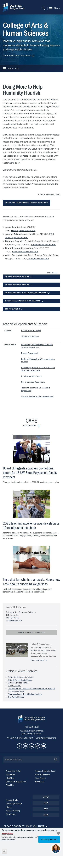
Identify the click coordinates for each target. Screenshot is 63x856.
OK (4, 851)
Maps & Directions (42, 774)
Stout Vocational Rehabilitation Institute (25, 694)
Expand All (52, 273)
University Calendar (14, 803)
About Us (9, 785)
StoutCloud (39, 781)
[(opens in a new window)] (19, 745)
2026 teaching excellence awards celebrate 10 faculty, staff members (31, 525)
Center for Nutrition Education (21, 677)
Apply (46, 797)
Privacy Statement (25, 738)
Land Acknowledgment (45, 738)
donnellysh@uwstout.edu (43, 244)
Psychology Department (31, 376)
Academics (10, 774)
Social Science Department (33, 382)
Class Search (40, 778)
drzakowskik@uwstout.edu (25, 251)
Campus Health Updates (45, 771)
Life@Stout (10, 778)
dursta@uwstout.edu (38, 258)
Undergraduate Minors (17, 285)
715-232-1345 (12, 618)
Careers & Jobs (12, 800)
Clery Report (11, 814)
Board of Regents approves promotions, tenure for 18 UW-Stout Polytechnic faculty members (30, 472)
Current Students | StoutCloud (31, 632)
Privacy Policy (7, 833)
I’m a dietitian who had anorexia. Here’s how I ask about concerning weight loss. (31, 582)
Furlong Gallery (14, 686)
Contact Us (12, 738)
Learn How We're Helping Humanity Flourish (26, 203)
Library (8, 807)
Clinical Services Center (18, 683)
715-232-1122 (31, 726)
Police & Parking (13, 810)
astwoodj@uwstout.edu (16, 237)
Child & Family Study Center (20, 680)
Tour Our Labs (38, 660)
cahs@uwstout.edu (14, 620)
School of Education (30, 336)
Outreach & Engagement (16, 781)
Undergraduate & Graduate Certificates (26, 293)
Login (46, 815)
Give (46, 809)
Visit (46, 803)
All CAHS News (29, 426)
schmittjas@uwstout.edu (23, 230)
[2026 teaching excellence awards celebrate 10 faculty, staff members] (31, 504)
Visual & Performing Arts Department (37, 396)
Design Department (29, 353)
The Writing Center (16, 697)
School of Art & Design (31, 331)
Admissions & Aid (13, 771)
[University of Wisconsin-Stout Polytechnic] (31, 719)
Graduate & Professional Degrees (23, 301)
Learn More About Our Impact (17, 56)
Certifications (13, 309)
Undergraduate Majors (17, 277)
